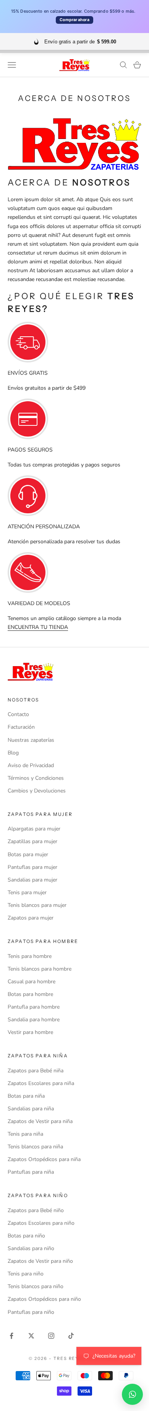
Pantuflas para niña (31, 1172)
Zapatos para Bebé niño (36, 1210)
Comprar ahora (74, 19)
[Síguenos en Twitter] (31, 1336)
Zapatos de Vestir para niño (40, 1261)
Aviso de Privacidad (31, 765)
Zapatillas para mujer (32, 841)
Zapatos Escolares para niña (41, 1083)
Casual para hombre (31, 981)
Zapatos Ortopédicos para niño (44, 1299)
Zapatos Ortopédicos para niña (44, 1159)
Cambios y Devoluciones (37, 790)
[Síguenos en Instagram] (51, 1336)
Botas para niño (26, 1235)
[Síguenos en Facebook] (11, 1336)
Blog (13, 752)
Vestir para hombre (30, 1032)
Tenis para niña (25, 1134)
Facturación (21, 727)
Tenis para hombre (30, 956)
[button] (132, 1394)
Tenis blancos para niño (35, 1286)
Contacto (18, 714)
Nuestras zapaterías (31, 740)
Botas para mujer (28, 854)
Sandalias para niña (31, 1108)
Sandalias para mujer (32, 879)
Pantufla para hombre (34, 1007)
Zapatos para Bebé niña (35, 1070)
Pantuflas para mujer (32, 867)
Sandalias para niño (31, 1248)
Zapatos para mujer (30, 917)
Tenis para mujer (27, 892)
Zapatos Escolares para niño (41, 1223)
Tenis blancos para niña (35, 1146)
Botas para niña (26, 1096)
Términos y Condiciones (36, 778)
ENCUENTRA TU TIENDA (38, 627)
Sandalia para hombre (34, 1019)
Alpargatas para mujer (34, 828)
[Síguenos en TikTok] (71, 1336)
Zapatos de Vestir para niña (40, 1121)
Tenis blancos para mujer (37, 905)
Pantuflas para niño (31, 1312)
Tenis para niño (26, 1273)
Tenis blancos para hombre (39, 969)
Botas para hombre (30, 994)
